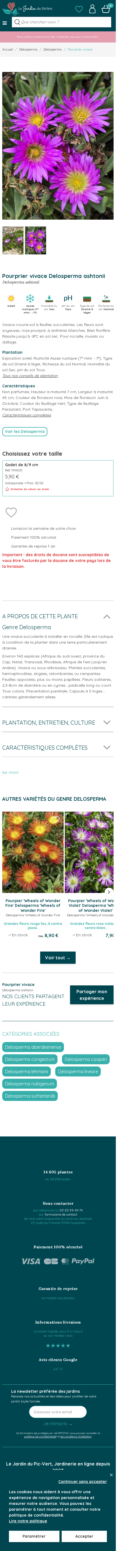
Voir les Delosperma (25, 431)
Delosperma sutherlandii (30, 1096)
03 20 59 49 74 (71, 1210)
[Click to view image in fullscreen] (58, 146)
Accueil (7, 49)
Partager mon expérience (91, 995)
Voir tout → (58, 957)
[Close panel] (111, 1475)
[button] (79, 8)
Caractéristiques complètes (26, 415)
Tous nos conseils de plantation (30, 375)
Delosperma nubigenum (29, 1083)
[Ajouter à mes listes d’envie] (11, 512)
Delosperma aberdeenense (33, 1047)
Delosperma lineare (78, 1071)
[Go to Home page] (27, 9)
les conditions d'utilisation (76, 1436)
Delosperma (28, 49)
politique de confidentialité (40, 1436)
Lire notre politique (28, 1521)
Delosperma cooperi (86, 1059)
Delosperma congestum (30, 1059)
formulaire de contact (61, 1214)
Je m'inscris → (58, 1423)
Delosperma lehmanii (26, 1071)
